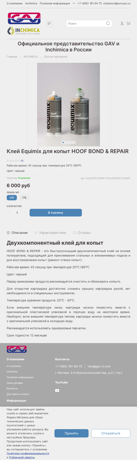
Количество (14, 206)
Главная (12, 56)
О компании (15, 3)
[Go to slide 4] (71, 142)
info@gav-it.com (99, 366)
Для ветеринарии (55, 56)
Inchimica (31, 3)
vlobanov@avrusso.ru (116, 3)
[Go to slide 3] (68, 142)
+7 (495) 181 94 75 (90, 3)
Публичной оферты (22, 457)
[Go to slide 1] (63, 142)
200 (12, 197)
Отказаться (110, 433)
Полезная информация (55, 3)
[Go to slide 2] (65, 142)
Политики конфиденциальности (28, 453)
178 (24, 197)
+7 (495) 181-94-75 (68, 366)
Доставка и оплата (18, 394)
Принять (71, 433)
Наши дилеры (15, 382)
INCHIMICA (31, 56)
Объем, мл (13, 192)
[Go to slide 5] (74, 142)
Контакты (12, 388)
